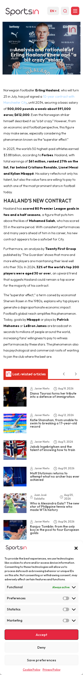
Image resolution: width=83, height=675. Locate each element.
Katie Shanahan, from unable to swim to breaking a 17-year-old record (54, 423)
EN (53, 11)
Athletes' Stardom (43, 40)
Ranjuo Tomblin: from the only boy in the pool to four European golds (54, 529)
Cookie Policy (31, 669)
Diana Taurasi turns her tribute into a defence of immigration (53, 395)
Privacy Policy (51, 669)
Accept (41, 634)
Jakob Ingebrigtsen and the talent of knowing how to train (52, 448)
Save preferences (41, 660)
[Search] (65, 11)
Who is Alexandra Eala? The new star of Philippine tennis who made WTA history (54, 506)
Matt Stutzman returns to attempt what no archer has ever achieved (54, 476)
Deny (41, 647)
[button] (76, 548)
